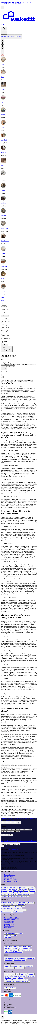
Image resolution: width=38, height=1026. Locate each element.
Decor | (20, 966)
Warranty (34, 841)
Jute (3, 343)
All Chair (3, 364)
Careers (3, 818)
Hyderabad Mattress (9, 919)
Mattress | (4, 902)
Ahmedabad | (4, 887)
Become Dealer (9, 818)
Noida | (26, 892)
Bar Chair (9, 364)
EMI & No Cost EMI (10, 988)
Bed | (9, 902)
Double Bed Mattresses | (25, 946)
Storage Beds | (9, 960)
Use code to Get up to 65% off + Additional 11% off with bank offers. (16, 2)
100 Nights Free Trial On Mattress (13, 952)
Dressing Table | (23, 979)
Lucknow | (32, 891)
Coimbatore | (26, 887)
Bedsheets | (14, 966)
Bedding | (7, 966)
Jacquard (4, 341)
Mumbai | (3, 892)
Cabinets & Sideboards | (11, 979)
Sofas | (14, 978)
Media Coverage (9, 820)
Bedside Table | (22, 976)
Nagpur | (15, 892)
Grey (3, 334)
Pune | (3, 894)
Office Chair (5, 328)
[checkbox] (1, 322)
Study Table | (10, 904)
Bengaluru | (12, 887)
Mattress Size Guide (9, 875)
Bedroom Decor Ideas (10, 879)
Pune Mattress (8, 927)
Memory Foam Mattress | (11, 950)
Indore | (11, 891)
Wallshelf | (20, 978)
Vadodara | (19, 894)
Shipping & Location (10, 841)
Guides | (24, 910)
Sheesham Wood (6, 322)
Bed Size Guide (8, 876)
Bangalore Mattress (9, 918)
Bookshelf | (8, 976)
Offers (10, 834)
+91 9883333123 (13, 849)
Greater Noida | (24, 889)
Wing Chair (11, 366)
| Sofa (17, 918)
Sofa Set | (14, 902)
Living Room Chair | (10, 981)
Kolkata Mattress (9, 924)
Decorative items (19, 968)
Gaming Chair (23, 364)
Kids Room (8, 937)
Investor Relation (18, 818)
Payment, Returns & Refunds (24, 841)
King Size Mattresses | (11, 948)
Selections (16, 831)
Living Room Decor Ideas (11, 881)
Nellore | (21, 892)
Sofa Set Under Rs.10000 (22, 981)
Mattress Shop (24, 896)
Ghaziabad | (11, 889)
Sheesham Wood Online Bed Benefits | (11, 908)
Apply (2, 316)
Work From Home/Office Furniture (13, 933)
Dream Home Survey (6, 831)
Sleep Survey (18, 829)
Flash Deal (16, 364)
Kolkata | (26, 891)
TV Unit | (3, 904)
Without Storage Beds (19, 960)
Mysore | (10, 892)
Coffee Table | (30, 976)
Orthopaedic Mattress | (25, 950)
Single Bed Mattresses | (11, 946)
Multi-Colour (5, 335)
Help (2, 846)
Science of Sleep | (20, 904)
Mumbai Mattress (9, 926)
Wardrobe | (31, 902)
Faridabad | (4, 889)
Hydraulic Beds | (30, 958)
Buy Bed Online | (19, 906)
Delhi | (32, 887)
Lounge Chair (32, 364)
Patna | (31, 892)
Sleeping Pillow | (23, 902)
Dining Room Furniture (10, 935)
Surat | (13, 894)
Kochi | (21, 891)
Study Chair (4, 366)
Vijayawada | (26, 894)
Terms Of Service (5, 844)
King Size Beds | (9, 958)
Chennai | (19, 887)
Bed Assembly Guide (10, 878)
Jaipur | (16, 891)
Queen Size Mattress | (24, 948)
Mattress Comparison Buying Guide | (10, 910)
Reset (4, 306)
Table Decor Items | (6, 912)
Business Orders (27, 818)
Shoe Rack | (8, 978)
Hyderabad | (4, 891)
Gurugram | (32, 889)
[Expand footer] (2, 1017)
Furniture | (7, 974)
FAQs (2, 841)
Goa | (17, 889)
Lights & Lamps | (28, 966)
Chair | (13, 974)
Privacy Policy (15, 844)
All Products (4, 834)
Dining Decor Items (18, 912)
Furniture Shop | (15, 896)
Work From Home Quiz (7, 829)
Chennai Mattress (9, 921)
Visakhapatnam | (5, 896)
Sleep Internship (27, 829)
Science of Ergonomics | (7, 906)
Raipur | (8, 894)
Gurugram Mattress (9, 922)
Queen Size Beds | (20, 958)
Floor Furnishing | (9, 968)
